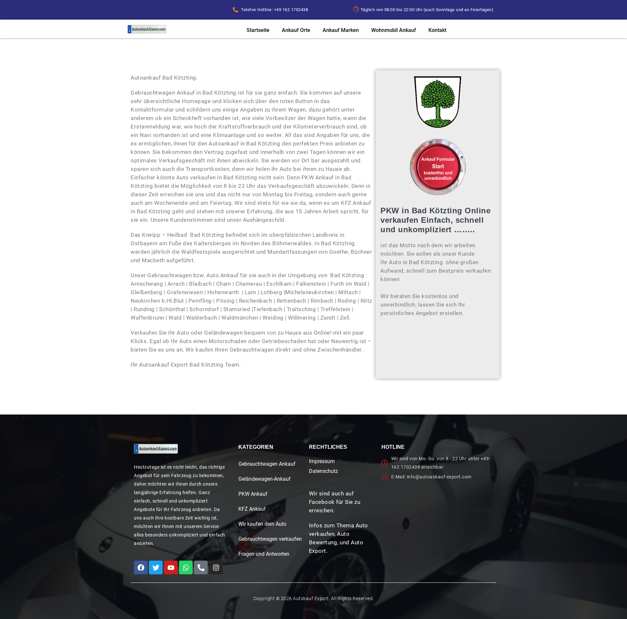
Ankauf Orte (296, 30)
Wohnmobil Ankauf (393, 30)
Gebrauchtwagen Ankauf (267, 464)
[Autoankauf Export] (147, 29)
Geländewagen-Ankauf (264, 479)
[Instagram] (216, 567)
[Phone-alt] (201, 567)
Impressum (322, 461)
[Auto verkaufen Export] (156, 449)
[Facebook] (141, 567)
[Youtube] (171, 567)
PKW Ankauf (252, 494)
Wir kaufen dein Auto (262, 524)
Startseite (258, 30)
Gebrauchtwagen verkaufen (270, 539)
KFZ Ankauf (252, 509)
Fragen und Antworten (263, 554)
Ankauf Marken (341, 30)
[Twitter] (156, 567)
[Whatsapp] (186, 567)
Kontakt (437, 30)
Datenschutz (323, 471)
